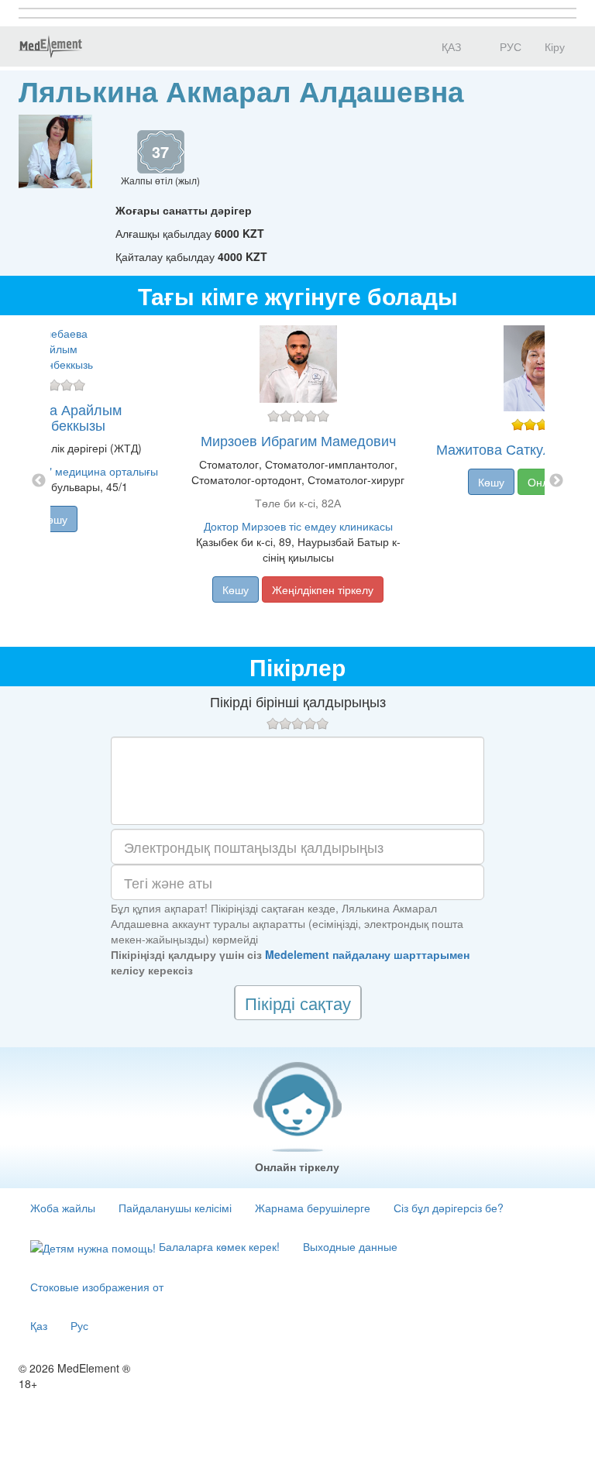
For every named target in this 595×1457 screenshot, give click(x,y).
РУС (509, 46)
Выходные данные (350, 1246)
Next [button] (556, 481)
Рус (79, 1325)
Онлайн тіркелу (297, 1166)
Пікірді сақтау (298, 1003)
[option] (298, 481)
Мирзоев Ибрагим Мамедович (298, 440)
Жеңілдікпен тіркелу (322, 589)
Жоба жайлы (62, 1207)
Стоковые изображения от (96, 1286)
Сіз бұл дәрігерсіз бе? (449, 1207)
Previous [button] (38, 481)
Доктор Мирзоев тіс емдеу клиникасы (298, 526)
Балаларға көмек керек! (218, 1246)
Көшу (54, 519)
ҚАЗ (450, 46)
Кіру (555, 46)
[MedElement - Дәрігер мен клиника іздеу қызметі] (50, 46)
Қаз (38, 1325)
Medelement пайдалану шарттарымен (367, 954)
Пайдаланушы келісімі (175, 1207)
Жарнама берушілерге (312, 1207)
